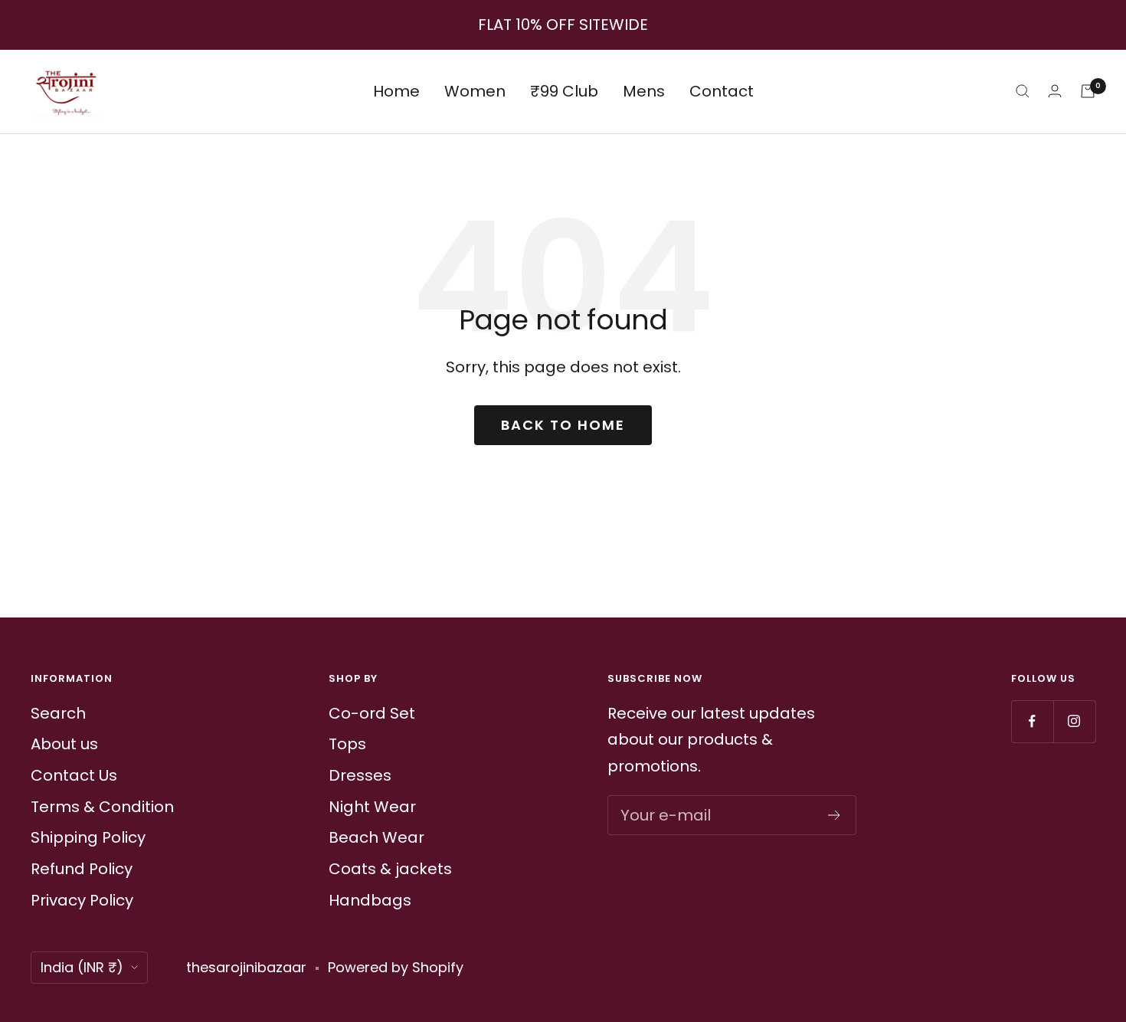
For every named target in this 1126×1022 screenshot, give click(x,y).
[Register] (834, 815)
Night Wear (372, 806)
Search (58, 713)
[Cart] (1087, 91)
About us (64, 744)
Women (475, 91)
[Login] (1055, 90)
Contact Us (74, 775)
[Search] (1022, 91)
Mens (644, 91)
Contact (721, 91)
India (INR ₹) (82, 967)
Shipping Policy (88, 837)
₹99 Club (564, 91)
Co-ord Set (372, 713)
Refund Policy (82, 869)
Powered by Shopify (395, 967)
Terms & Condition (102, 806)
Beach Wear (376, 837)
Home (396, 91)
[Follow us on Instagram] (1074, 721)
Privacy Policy (82, 900)
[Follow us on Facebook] (1032, 721)
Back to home (563, 424)
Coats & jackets (390, 869)
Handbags (370, 900)
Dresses (360, 775)
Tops (347, 744)
